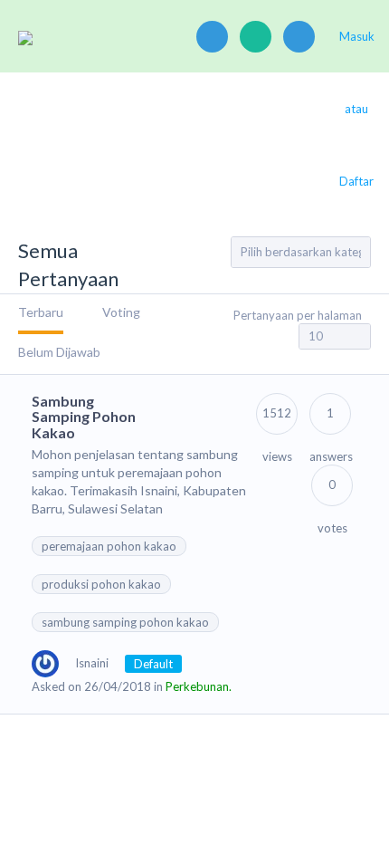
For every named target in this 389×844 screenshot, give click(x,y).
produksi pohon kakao (101, 584)
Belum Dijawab (59, 352)
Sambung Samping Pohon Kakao (84, 416)
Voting (121, 312)
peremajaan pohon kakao (109, 546)
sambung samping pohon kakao (125, 622)
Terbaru (40, 312)
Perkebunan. (199, 686)
